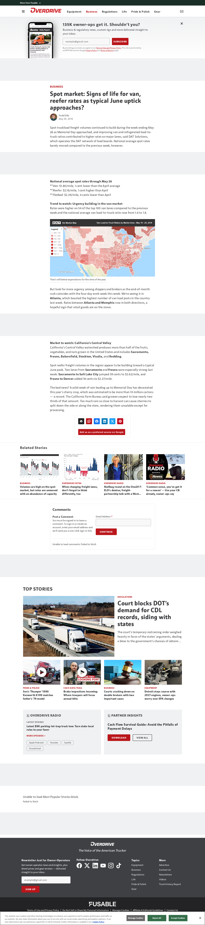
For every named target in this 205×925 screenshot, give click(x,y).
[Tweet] (112, 421)
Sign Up (30, 889)
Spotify (67, 742)
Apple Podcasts (36, 742)
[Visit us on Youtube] (103, 865)
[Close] (200, 918)
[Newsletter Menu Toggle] (182, 11)
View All (142, 737)
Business (56, 86)
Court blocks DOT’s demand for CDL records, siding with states (144, 613)
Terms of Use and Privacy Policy (108, 48)
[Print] (81, 421)
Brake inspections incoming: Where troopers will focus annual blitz (80, 695)
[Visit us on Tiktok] (118, 865)
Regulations (125, 597)
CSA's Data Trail (72, 688)
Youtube (54, 742)
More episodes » (36, 735)
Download (119, 737)
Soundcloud (35, 748)
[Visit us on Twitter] (87, 865)
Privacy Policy (91, 50)
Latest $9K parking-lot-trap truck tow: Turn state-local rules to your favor (60, 728)
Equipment (151, 688)
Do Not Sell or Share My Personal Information (85, 910)
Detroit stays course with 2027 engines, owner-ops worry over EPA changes (160, 695)
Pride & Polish (31, 688)
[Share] (97, 421)
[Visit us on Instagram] (111, 865)
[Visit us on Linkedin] (95, 865)
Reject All (156, 918)
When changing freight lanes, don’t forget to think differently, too (80, 490)
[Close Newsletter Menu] (182, 23)
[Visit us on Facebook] (79, 865)
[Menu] (23, 11)
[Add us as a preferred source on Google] (89, 421)
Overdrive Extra (72, 483)
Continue (106, 531)
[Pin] (120, 421)
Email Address (104, 516)
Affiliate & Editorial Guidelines (148, 910)
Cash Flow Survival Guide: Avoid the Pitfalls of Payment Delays (143, 727)
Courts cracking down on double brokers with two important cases (119, 695)
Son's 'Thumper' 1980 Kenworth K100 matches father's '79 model (38, 695)
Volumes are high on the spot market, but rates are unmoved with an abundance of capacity (38, 490)
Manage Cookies (120, 910)
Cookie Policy (98, 922)
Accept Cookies (178, 918)
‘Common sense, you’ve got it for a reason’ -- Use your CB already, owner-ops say (164, 490)
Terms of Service (107, 50)
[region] (102, 918)
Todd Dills (64, 115)
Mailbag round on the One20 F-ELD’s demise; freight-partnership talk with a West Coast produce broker (123, 490)
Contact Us (172, 910)
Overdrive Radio (114, 483)
